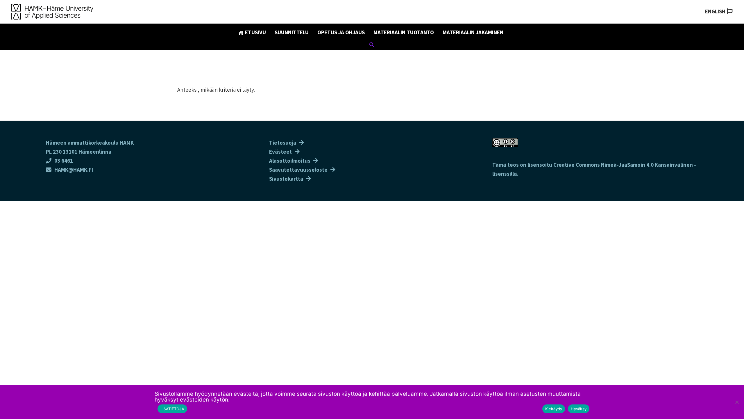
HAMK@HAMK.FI (73, 169)
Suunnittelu (292, 32)
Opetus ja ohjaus (341, 32)
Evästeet (280, 151)
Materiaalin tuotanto (403, 32)
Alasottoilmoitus (289, 160)
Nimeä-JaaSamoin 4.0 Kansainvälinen (647, 164)
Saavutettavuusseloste (298, 169)
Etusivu (255, 32)
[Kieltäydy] (737, 402)
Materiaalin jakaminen (473, 32)
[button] (372, 45)
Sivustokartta (286, 178)
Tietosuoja (282, 142)
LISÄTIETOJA (172, 408)
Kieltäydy (553, 408)
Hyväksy (578, 408)
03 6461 (63, 160)
